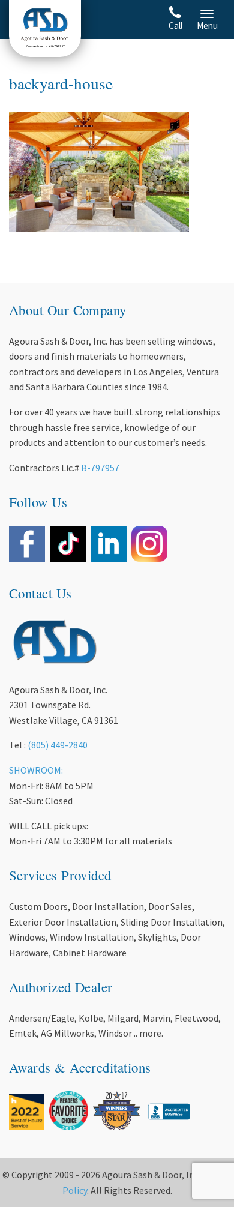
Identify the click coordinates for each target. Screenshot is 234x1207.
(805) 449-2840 (58, 745)
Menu (207, 25)
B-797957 (100, 468)
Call (175, 25)
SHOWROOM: (36, 770)
